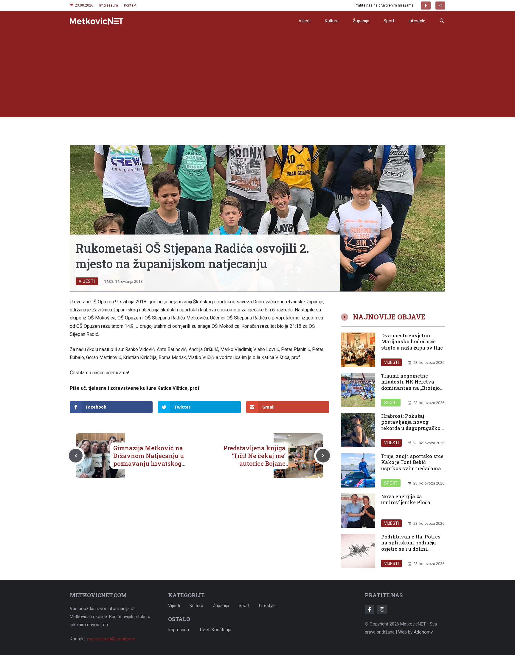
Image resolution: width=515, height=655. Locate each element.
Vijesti (305, 21)
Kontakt (130, 5)
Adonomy (423, 632)
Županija (361, 21)
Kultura (332, 21)
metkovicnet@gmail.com (111, 639)
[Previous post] (76, 456)
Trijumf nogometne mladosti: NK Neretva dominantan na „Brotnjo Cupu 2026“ (410, 384)
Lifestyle (417, 21)
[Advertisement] (257, 75)
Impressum (108, 5)
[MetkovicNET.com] (96, 21)
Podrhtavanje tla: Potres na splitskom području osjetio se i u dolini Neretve (410, 545)
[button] (441, 21)
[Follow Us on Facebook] (369, 609)
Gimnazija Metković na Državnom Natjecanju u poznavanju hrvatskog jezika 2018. (148, 459)
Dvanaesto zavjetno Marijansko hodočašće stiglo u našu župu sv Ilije (412, 341)
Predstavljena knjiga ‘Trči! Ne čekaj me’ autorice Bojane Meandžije (254, 459)
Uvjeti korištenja (215, 629)
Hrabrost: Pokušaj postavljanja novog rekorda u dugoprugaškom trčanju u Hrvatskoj (413, 425)
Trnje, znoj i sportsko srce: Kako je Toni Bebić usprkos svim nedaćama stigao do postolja (413, 465)
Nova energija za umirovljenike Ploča (405, 499)
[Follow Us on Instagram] (382, 609)
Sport (389, 21)
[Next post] (323, 456)
